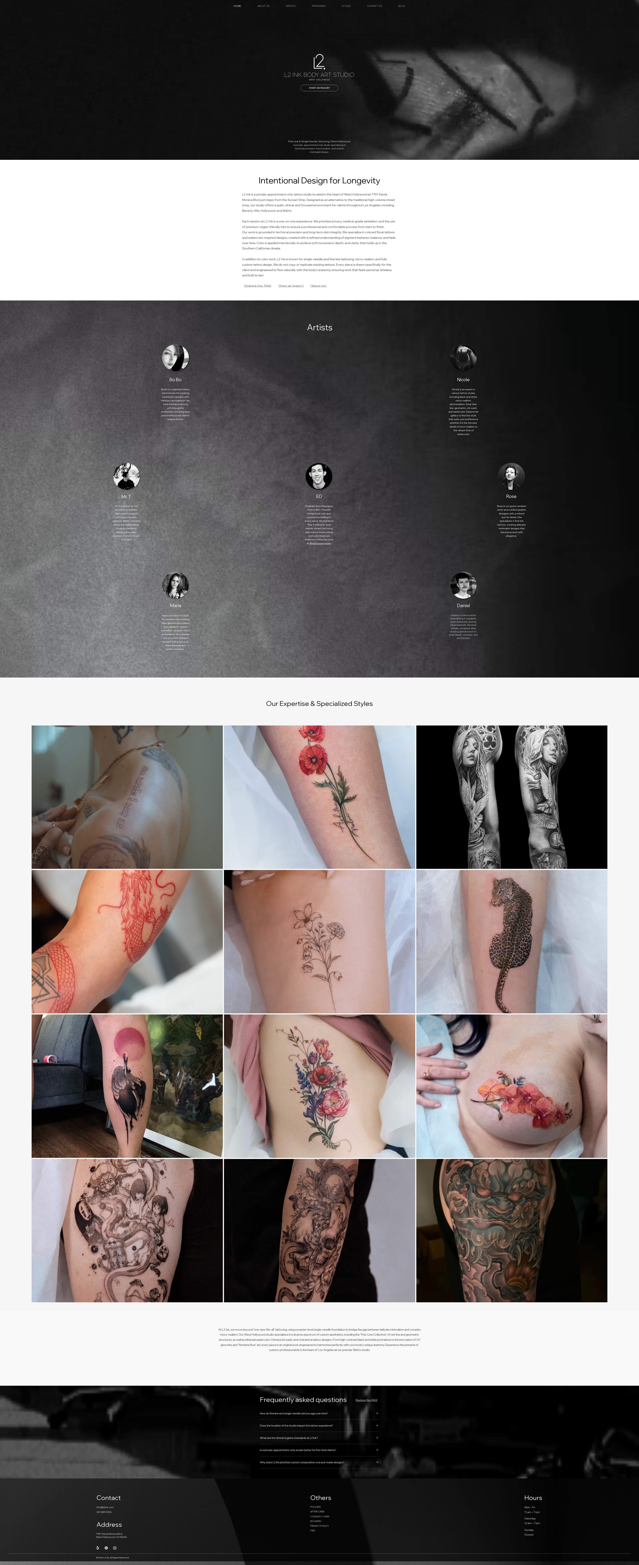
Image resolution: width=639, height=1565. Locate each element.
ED (319, 496)
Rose (511, 496)
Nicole (463, 379)
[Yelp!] (98, 1548)
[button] (291, 5)
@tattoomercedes (320, 543)
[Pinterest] (106, 1548)
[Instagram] (115, 1548)
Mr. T (126, 496)
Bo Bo (175, 379)
